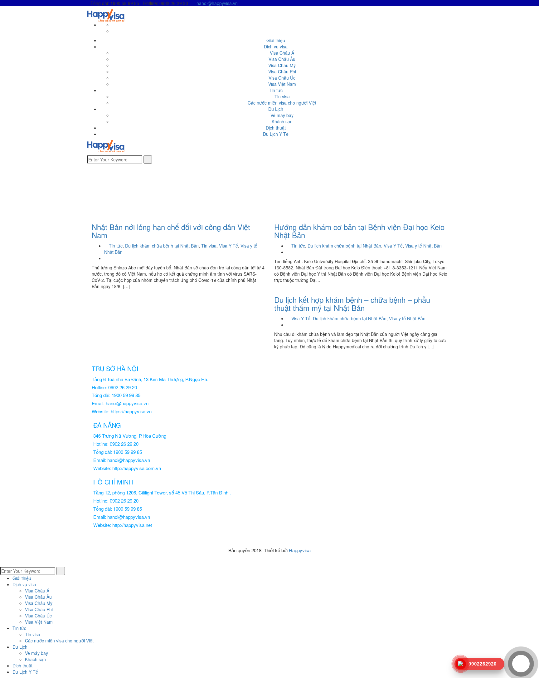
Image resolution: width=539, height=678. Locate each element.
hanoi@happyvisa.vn (217, 3)
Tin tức (116, 246)
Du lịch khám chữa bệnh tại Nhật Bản (162, 246)
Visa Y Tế (228, 246)
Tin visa (208, 246)
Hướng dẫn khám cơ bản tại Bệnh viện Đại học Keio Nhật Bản (359, 230)
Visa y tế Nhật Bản (423, 246)
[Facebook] (113, 25)
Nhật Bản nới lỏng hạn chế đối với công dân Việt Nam (171, 230)
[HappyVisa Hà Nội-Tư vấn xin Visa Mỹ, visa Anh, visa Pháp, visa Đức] (105, 15)
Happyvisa (300, 550)
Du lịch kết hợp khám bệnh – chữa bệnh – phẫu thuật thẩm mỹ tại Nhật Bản (352, 303)
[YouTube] (113, 31)
